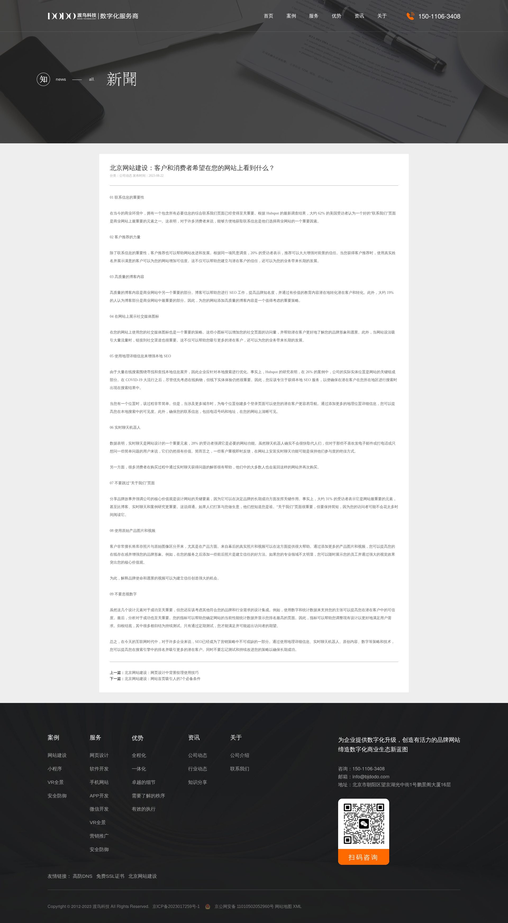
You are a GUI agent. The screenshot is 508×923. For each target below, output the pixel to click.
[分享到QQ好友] (381, 170)
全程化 (139, 755)
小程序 (55, 768)
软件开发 (99, 768)
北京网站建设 (142, 876)
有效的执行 (144, 809)
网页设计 (99, 755)
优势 (336, 16)
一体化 (139, 768)
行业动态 (197, 768)
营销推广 (99, 836)
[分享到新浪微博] (393, 170)
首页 (268, 16)
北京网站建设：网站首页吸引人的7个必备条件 (163, 679)
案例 (291, 16)
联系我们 (239, 768)
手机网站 (99, 782)
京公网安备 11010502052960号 (242, 906)
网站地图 (283, 906)
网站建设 (57, 755)
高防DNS (82, 876)
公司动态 (197, 755)
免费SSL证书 (110, 876)
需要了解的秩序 (148, 795)
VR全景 (56, 782)
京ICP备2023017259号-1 (176, 906)
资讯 (359, 16)
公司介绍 (239, 755)
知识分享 (197, 782)
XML (297, 906)
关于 (382, 16)
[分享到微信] (369, 170)
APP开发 (99, 795)
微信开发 (99, 809)
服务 (314, 16)
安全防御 (57, 795)
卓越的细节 (144, 782)
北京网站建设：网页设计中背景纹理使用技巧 (162, 673)
